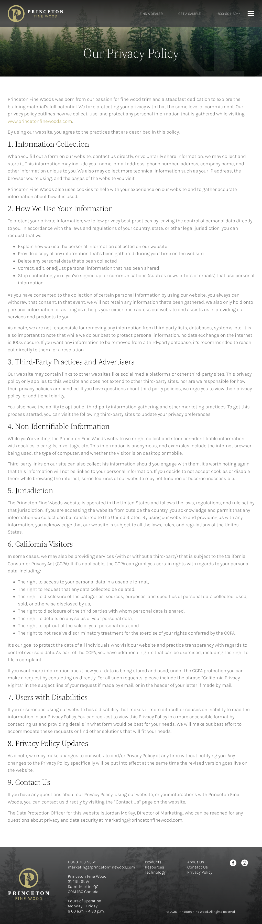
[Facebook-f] (233, 863)
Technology (155, 872)
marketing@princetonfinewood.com (101, 867)
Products (153, 862)
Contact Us (197, 867)
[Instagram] (244, 863)
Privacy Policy (199, 872)
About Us (195, 862)
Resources (154, 867)
